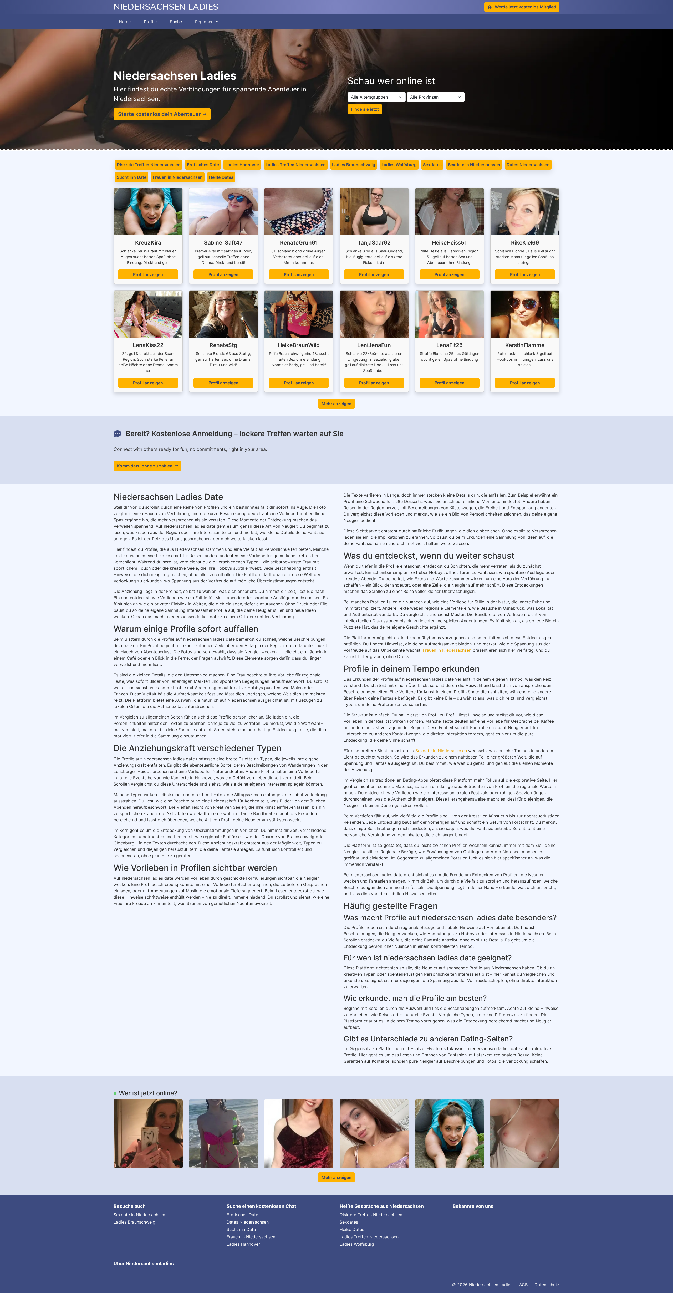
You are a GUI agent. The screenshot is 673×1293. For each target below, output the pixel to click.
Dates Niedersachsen (528, 164)
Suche (176, 21)
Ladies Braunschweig (353, 164)
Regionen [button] (205, 21)
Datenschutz (546, 1284)
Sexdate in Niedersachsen (474, 164)
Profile (150, 21)
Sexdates (432, 164)
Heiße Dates (221, 177)
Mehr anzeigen (336, 403)
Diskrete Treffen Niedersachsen (149, 164)
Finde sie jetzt (365, 109)
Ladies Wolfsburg (399, 164)
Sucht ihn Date (131, 177)
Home (125, 21)
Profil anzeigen (148, 274)
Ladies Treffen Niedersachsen (296, 164)
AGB (523, 1284)
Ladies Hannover (242, 164)
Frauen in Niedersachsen (178, 177)
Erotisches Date (203, 164)
